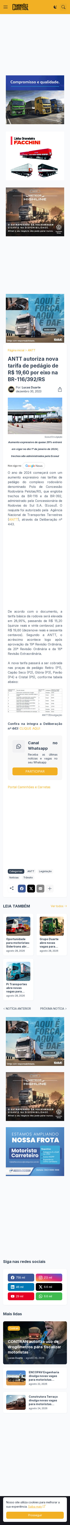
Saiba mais (35, 1506)
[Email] (40, 888)
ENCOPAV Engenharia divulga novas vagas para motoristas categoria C (44, 1376)
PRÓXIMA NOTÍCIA (52, 1008)
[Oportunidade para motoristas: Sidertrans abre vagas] (18, 926)
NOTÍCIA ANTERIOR (18, 1008)
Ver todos (57, 906)
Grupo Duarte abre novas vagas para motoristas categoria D (49, 943)
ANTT (31, 350)
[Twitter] (31, 888)
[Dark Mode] (55, 7)
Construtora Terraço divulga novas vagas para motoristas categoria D (43, 1400)
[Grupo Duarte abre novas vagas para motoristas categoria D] (52, 926)
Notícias (14, 877)
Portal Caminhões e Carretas (29, 787)
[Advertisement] (35, 44)
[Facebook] (22, 888)
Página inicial (16, 350)
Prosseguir (35, 1515)
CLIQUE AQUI (30, 728)
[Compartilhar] (58, 389)
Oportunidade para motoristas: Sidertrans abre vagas (18, 943)
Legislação (45, 871)
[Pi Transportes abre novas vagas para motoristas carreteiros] (18, 971)
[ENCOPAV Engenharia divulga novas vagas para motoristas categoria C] (16, 1378)
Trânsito (28, 877)
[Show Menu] (5, 7)
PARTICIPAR (35, 771)
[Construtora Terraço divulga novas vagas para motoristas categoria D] (16, 1402)
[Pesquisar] (63, 7)
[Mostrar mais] (50, 888)
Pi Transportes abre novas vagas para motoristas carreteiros (16, 988)
